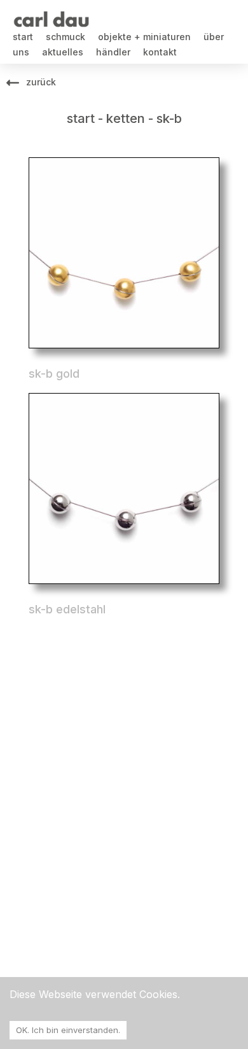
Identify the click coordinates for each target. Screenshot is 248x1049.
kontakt (160, 51)
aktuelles (62, 51)
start (23, 36)
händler (113, 51)
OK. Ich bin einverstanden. (68, 1030)
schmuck (65, 36)
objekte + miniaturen (144, 36)
